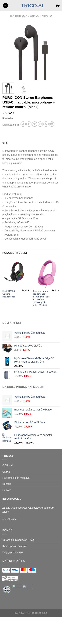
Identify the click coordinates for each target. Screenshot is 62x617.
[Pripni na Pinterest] (46, 124)
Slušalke (47, 16)
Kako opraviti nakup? (14, 546)
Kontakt (6, 484)
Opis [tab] (5, 143)
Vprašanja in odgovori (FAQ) (18, 540)
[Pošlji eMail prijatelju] (40, 124)
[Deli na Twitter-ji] (34, 124)
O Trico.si (7, 465)
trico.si (32, 5)
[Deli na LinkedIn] (51, 124)
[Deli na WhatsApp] (23, 124)
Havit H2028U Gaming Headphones (9, 294)
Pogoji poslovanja (12, 552)
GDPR (6, 471)
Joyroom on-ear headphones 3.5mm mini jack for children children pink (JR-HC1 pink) (41, 298)
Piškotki (6, 490)
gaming (34, 16)
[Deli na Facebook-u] (28, 124)
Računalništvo (18, 16)
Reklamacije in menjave (16, 478)
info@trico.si (9, 519)
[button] (5, 5)
